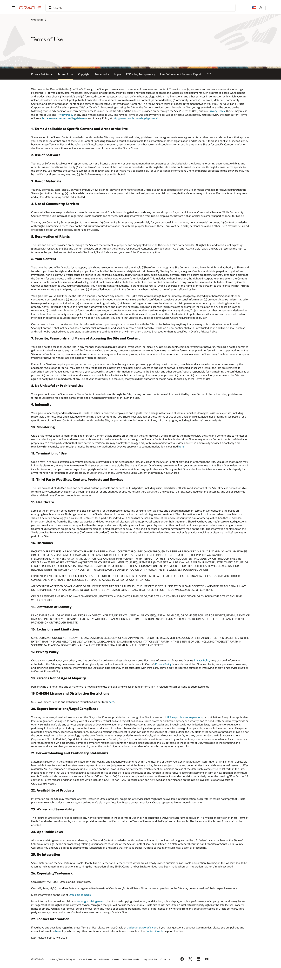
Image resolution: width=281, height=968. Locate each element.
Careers (115, 959)
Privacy (53, 959)
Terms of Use (65, 74)
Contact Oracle (154, 931)
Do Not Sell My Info (67, 959)
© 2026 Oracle (37, 959)
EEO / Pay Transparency (140, 74)
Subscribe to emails (130, 959)
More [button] (211, 73)
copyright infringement (90, 901)
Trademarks (102, 74)
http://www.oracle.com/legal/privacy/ (135, 118)
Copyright (84, 74)
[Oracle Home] (30, 8)
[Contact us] (267, 8)
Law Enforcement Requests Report (180, 74)
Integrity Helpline (149, 959)
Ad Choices (104, 959)
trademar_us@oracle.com (142, 927)
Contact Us (165, 959)
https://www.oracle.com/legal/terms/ (64, 118)
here (181, 446)
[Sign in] (261, 8)
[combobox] (140, 8)
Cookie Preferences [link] (87, 959)
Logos (117, 74)
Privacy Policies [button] (40, 74)
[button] (14, 8)
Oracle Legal (37, 19)
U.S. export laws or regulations (184, 717)
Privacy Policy (217, 111)
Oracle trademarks (80, 894)
